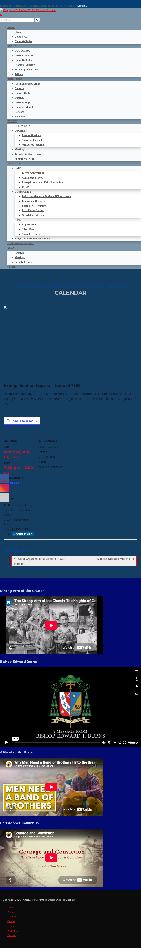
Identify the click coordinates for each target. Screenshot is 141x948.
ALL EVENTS (22, 126)
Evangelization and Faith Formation (42, 182)
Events (12, 121)
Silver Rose (28, 229)
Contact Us (82, 5)
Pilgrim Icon (29, 224)
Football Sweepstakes (34, 205)
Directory (15, 79)
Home (11, 27)
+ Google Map (22, 534)
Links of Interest (24, 107)
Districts (19, 97)
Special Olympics (31, 234)
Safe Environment (20, 243)
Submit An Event (24, 159)
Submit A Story (23, 262)
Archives (19, 252)
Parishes (19, 112)
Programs (14, 163)
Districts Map (22, 102)
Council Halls (22, 93)
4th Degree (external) (34, 144)
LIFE (18, 219)
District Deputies (24, 55)
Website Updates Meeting (114, 559)
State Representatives (26, 69)
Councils (19, 88)
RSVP (25, 187)
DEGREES (21, 130)
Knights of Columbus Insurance (32, 238)
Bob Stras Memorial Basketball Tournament (46, 196)
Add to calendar (23, 421)
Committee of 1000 (32, 177)
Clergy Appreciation (33, 173)
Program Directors (25, 65)
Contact (11, 935)
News (11, 248)
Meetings (20, 149)
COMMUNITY (23, 191)
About (11, 46)
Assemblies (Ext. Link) (27, 83)
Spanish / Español (32, 140)
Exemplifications (31, 135)
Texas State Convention (28, 154)
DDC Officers (22, 50)
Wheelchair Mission (33, 215)
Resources (20, 116)
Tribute (19, 74)
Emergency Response (33, 201)
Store (11, 267)
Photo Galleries (23, 41)
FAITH (19, 168)
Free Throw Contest (33, 210)
